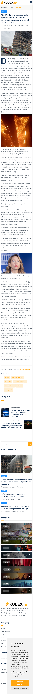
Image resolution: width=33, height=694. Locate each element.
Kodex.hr (8, 382)
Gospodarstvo (5, 631)
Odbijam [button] (19, 684)
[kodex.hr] (9, 2)
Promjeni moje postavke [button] (20, 688)
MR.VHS (3, 637)
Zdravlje (3, 641)
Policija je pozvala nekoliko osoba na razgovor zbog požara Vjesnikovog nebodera (21, 413)
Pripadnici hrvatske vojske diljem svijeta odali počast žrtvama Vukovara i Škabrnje (11, 425)
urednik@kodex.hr (25, 369)
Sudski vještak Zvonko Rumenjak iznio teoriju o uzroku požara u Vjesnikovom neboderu (16, 481)
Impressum (4, 669)
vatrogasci (8, 390)
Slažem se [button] (20, 681)
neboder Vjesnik (17, 377)
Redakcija (8, 25)
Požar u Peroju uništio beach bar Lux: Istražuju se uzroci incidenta (16, 495)
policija (19, 386)
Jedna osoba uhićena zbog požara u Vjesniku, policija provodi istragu (15, 507)
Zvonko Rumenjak (19, 382)
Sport (2, 634)
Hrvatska (18, 7)
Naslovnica (4, 7)
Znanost (3, 647)
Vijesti (11, 7)
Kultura (3, 644)
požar (7, 377)
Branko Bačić (9, 386)
